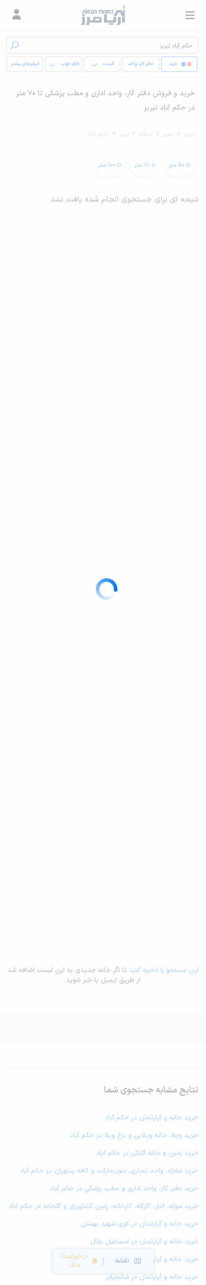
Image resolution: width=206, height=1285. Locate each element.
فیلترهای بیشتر (25, 64)
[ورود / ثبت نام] (16, 15)
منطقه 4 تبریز (135, 134)
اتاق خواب (70, 64)
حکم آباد (98, 134)
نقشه (122, 1261)
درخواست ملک (74, 1260)
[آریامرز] (103, 15)
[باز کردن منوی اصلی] (189, 15)
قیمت (108, 64)
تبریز (168, 134)
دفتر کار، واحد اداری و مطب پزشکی (140, 66)
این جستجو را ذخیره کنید (164, 970)
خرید (190, 134)
